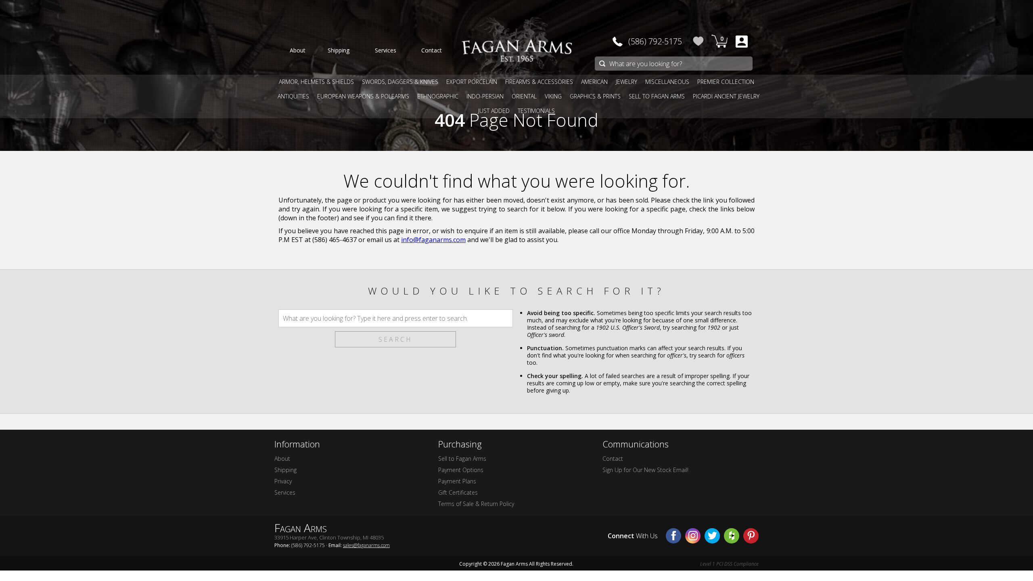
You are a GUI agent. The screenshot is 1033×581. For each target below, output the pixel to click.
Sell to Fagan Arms (462, 458)
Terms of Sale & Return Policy (476, 504)
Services (284, 492)
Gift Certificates (458, 492)
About (282, 458)
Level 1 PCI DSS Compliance (729, 563)
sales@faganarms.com (366, 545)
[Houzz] (731, 535)
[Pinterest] (751, 535)
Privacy (283, 481)
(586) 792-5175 (655, 41)
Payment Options (460, 470)
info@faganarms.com (433, 239)
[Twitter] (712, 535)
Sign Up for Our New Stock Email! (645, 470)
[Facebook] (673, 535)
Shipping (285, 470)
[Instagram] (693, 535)
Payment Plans (457, 481)
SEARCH (395, 339)
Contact (612, 458)
